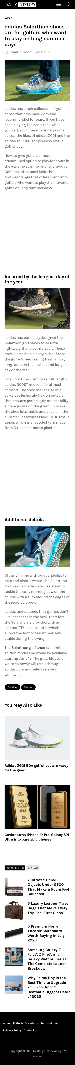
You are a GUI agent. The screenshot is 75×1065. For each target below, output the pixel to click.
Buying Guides (15, 867)
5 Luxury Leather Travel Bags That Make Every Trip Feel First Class (48, 908)
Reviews (33, 867)
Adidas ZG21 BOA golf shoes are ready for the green (36, 767)
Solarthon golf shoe (28, 647)
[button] (37, 80)
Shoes (28, 687)
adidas (13, 687)
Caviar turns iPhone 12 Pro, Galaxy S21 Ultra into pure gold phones (37, 837)
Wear (9, 18)
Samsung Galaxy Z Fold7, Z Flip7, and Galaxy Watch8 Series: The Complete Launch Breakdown (48, 959)
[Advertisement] (37, 231)
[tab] (15, 868)
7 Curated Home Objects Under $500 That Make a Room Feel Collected (48, 887)
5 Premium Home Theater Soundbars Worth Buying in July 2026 (46, 933)
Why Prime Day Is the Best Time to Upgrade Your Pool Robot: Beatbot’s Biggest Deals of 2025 (49, 987)
